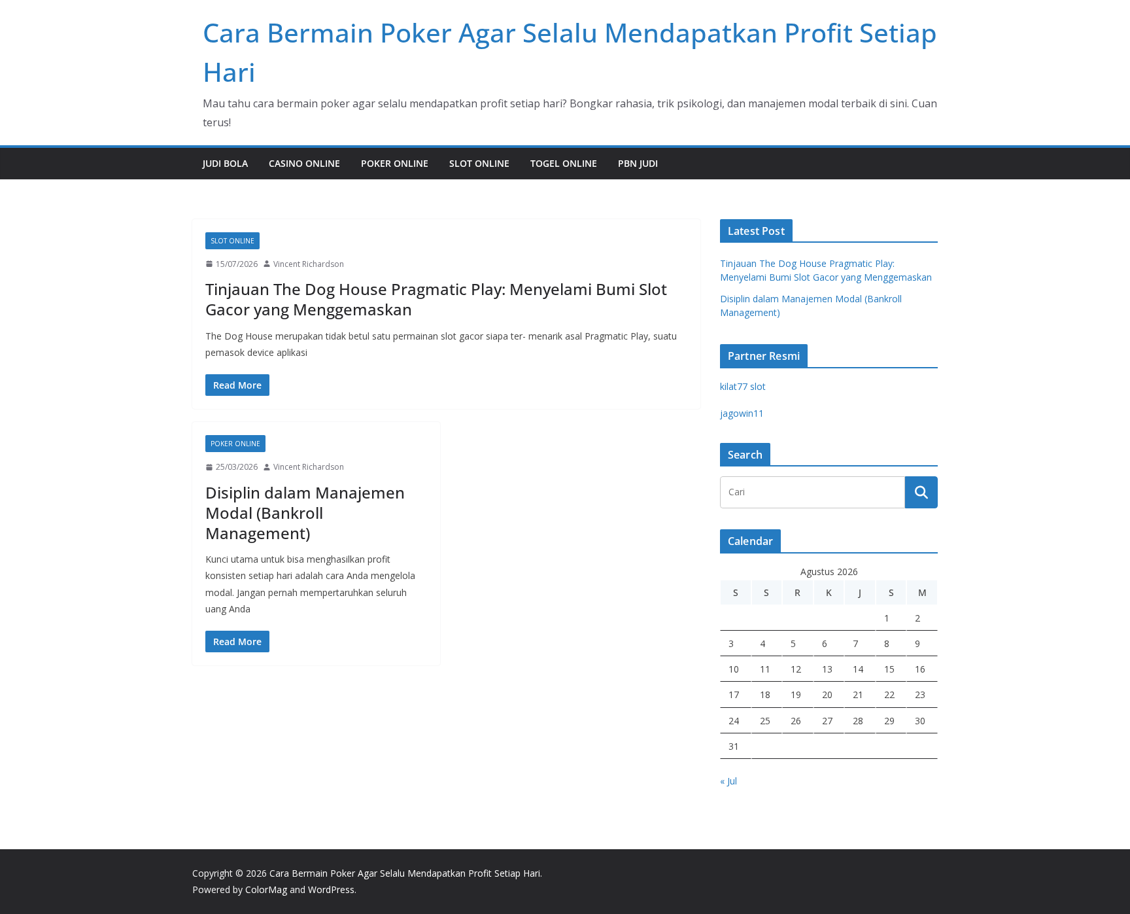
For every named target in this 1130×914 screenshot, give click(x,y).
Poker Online (394, 163)
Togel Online (563, 163)
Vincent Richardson (308, 264)
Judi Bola (225, 163)
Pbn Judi (638, 163)
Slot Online (479, 163)
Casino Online (304, 163)
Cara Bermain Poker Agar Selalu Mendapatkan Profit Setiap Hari (404, 873)
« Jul (728, 781)
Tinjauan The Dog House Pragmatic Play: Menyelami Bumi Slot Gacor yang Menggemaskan (436, 299)
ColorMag (266, 889)
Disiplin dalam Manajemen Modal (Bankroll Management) (305, 513)
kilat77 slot (743, 386)
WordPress (331, 889)
